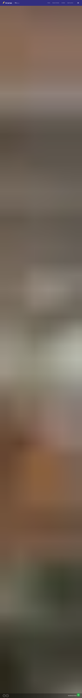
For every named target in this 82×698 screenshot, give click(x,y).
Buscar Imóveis (56, 2)
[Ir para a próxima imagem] (7, 695)
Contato (63, 2)
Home (49, 2)
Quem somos (70, 2)
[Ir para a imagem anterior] (4, 695)
